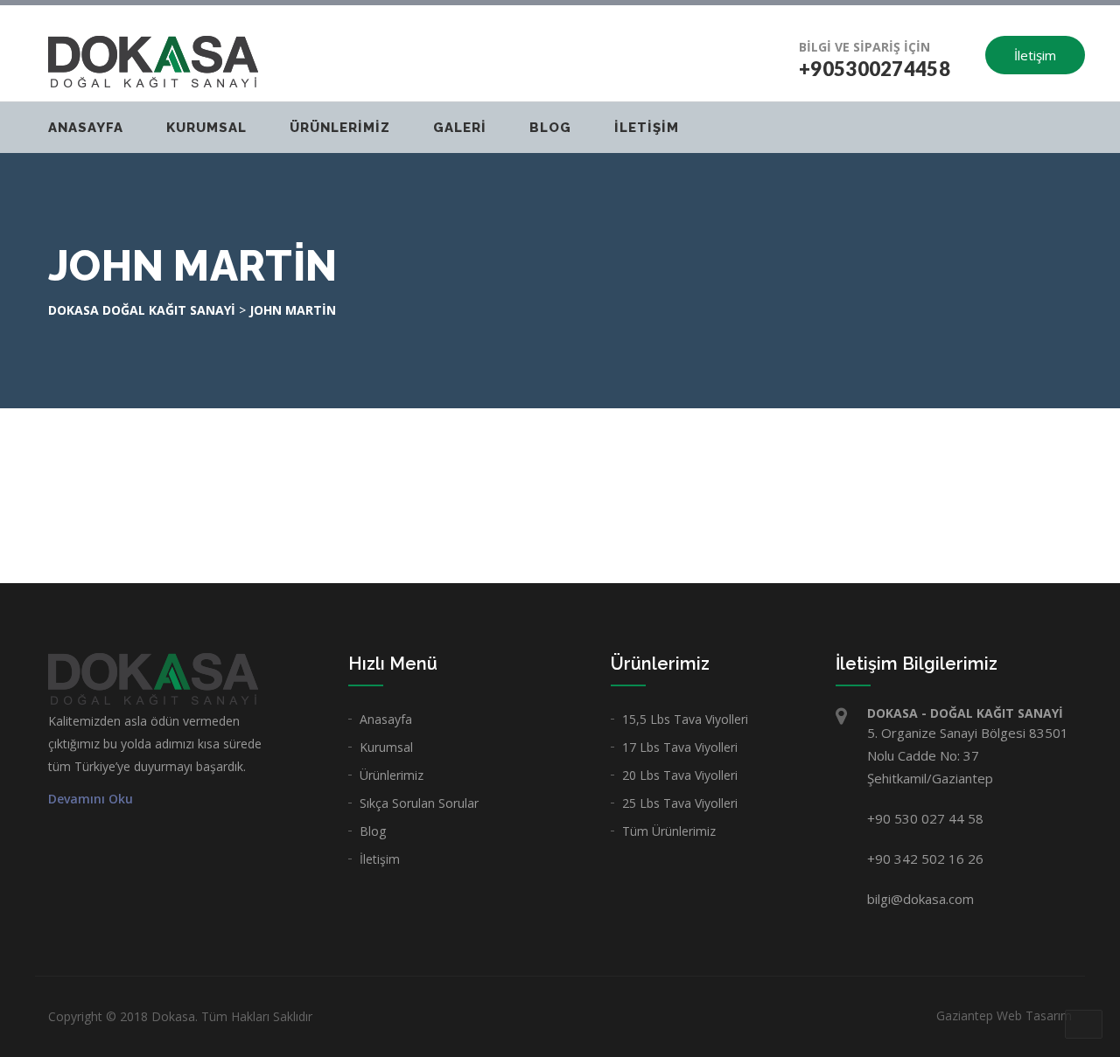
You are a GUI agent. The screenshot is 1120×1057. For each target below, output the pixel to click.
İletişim (1035, 55)
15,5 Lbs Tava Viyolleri (685, 719)
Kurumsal (386, 747)
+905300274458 (874, 68)
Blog (550, 128)
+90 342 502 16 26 (925, 858)
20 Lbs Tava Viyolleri (680, 775)
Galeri (459, 128)
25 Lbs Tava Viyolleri (680, 803)
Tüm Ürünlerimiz (669, 831)
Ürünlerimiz (340, 128)
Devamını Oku (90, 799)
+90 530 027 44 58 (925, 818)
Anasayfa (85, 128)
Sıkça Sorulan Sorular (419, 803)
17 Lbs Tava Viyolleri (680, 747)
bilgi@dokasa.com (920, 898)
